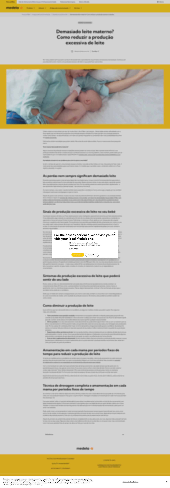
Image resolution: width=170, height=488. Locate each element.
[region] (85, 482)
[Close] (167, 482)
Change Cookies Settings (130, 482)
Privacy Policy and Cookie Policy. (32, 484)
